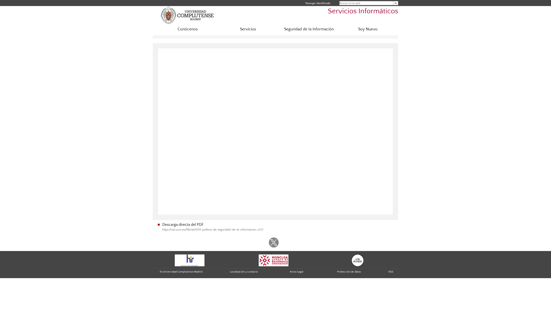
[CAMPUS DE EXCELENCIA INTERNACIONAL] (273, 260)
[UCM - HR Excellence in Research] (189, 260)
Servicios (248, 29)
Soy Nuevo (368, 29)
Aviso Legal (296, 271)
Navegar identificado (317, 3)
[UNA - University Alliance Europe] (358, 260)
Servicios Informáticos (363, 11)
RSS (390, 271)
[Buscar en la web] (395, 3)
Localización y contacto (244, 271)
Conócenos (188, 29)
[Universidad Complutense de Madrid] (187, 15)
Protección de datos (349, 271)
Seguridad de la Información (309, 29)
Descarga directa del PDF (183, 225)
